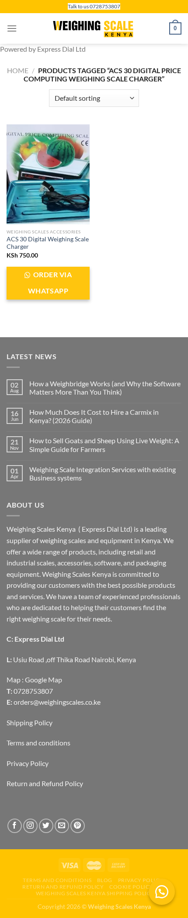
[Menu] (12, 28)
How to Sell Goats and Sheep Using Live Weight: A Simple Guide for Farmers (104, 444)
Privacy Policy (28, 763)
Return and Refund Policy (45, 783)
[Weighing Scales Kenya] (94, 28)
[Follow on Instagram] (30, 826)
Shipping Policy (29, 722)
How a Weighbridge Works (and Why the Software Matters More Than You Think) (105, 387)
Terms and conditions (38, 742)
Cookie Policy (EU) (137, 886)
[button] (162, 892)
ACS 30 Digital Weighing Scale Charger (48, 243)
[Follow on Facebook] (14, 826)
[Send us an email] (62, 826)
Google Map (43, 679)
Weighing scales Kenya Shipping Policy (95, 893)
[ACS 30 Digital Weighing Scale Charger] (48, 174)
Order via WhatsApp (50, 283)
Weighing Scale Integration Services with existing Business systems (102, 473)
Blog (104, 880)
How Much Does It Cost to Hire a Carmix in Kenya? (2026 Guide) (94, 416)
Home (17, 70)
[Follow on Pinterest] (77, 826)
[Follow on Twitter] (46, 826)
